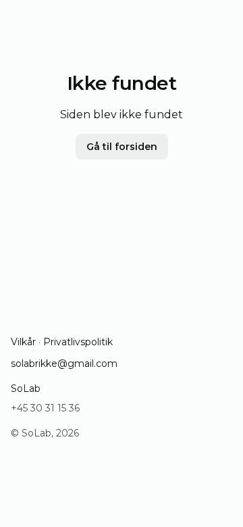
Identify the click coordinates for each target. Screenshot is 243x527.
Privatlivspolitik (78, 342)
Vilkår (23, 342)
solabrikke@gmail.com (64, 363)
